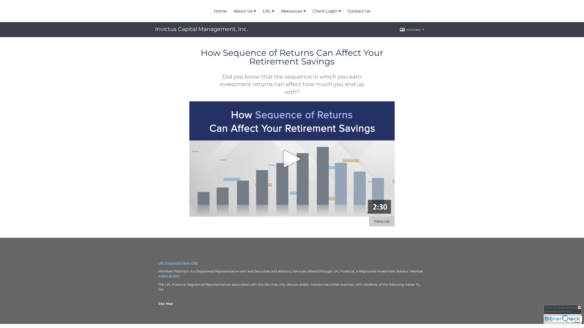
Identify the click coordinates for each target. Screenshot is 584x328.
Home (220, 11)
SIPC (176, 276)
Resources (291, 11)
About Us (243, 11)
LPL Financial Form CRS (178, 263)
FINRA (163, 276)
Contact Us (359, 11)
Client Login (325, 11)
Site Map (165, 304)
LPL (267, 11)
